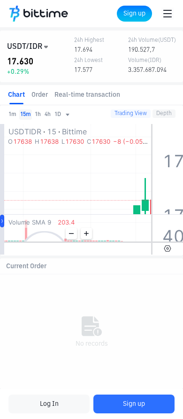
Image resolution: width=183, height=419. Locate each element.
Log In (49, 404)
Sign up (134, 404)
